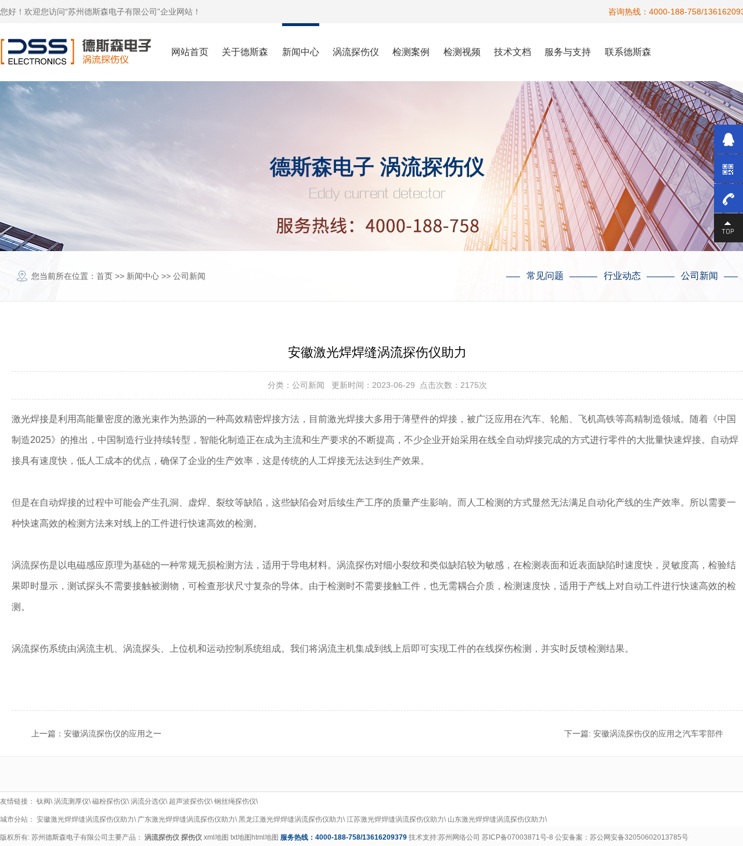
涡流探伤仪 (162, 837)
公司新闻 (189, 276)
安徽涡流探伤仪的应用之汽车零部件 (658, 733)
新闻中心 (143, 276)
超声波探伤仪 (190, 801)
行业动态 (622, 276)
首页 (104, 276)
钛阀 (44, 801)
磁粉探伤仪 (109, 801)
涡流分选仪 (148, 801)
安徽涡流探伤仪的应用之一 (112, 733)
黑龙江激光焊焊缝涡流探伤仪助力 (291, 819)
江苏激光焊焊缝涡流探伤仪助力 (395, 819)
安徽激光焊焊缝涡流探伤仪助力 (85, 819)
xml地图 (216, 837)
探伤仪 (191, 837)
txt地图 (240, 837)
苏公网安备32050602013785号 (639, 837)
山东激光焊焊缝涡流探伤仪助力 (496, 819)
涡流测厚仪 (71, 801)
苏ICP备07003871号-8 (517, 837)
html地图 (265, 837)
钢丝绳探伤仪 (235, 801)
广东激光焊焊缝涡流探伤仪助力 (186, 819)
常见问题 (545, 276)
